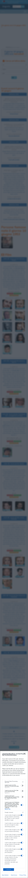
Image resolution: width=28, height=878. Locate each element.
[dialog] (14, 814)
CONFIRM (8, 869)
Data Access (14, 875)
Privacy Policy (22, 875)
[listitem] (14, 782)
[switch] (22, 785)
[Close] (24, 753)
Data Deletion (5, 875)
